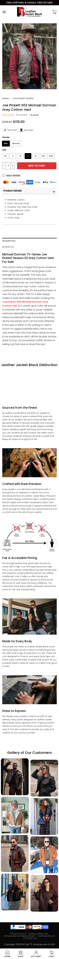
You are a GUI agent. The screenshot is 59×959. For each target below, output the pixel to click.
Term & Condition (38, 934)
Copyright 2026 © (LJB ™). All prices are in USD (29, 944)
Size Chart (11, 130)
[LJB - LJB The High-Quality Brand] (29, 12)
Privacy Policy (18, 934)
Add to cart (36, 165)
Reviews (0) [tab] (8, 247)
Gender (6, 137)
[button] (4, 12)
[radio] (6, 143)
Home (5, 98)
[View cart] (54, 12)
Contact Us (29, 938)
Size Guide (28, 130)
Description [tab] (8, 241)
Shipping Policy (46, 936)
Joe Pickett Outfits (23, 98)
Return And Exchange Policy (20, 936)
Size (4, 150)
